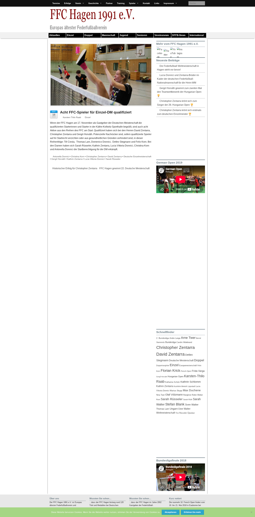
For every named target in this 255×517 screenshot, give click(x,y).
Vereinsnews (162, 35)
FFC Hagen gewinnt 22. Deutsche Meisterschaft (124, 168)
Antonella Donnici (61, 156)
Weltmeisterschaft (165, 412)
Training (121, 3)
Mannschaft (108, 35)
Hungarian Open (175, 376)
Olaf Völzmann (174, 394)
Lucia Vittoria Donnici (94, 159)
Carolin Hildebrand (184, 342)
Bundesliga (170, 342)
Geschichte (93, 3)
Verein (78, 3)
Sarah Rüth (187, 399)
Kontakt (146, 3)
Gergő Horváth (58, 159)
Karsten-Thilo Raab (71, 117)
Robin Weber (197, 395)
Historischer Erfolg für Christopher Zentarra (74, 168)
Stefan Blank (174, 404)
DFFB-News (178, 35)
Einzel (70, 35)
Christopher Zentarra (96, 156)
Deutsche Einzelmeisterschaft (137, 156)
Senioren (142, 35)
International (197, 35)
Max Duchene (192, 390)
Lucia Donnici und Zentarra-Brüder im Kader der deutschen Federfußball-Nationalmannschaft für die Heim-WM (178, 79)
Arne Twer (188, 338)
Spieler (132, 3)
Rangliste (187, 395)
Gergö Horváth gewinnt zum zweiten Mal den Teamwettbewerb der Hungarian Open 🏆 (179, 92)
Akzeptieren (170, 512)
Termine (56, 3)
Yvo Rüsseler (181, 413)
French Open (186, 371)
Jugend (124, 35)
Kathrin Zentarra (74, 159)
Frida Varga (198, 370)
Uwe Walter (184, 408)
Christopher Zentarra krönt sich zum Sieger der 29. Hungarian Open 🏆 (177, 103)
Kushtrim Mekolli (180, 386)
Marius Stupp (176, 390)
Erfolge (67, 3)
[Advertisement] (178, 137)
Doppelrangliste (162, 366)
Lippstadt (191, 386)
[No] (251, 512)
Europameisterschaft (188, 365)
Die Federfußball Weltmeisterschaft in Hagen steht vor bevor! (178, 68)
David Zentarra (115, 156)
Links (156, 3)
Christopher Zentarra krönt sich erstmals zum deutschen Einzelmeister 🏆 (179, 112)
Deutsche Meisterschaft (181, 360)
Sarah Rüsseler (113, 159)
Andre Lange (175, 338)
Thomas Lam (162, 409)
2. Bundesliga (162, 338)
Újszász (191, 413)
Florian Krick (170, 370)
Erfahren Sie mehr (192, 512)
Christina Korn (77, 156)
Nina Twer (160, 395)
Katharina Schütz (172, 382)
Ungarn (174, 408)
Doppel (88, 35)
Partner (109, 3)
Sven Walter (191, 404)
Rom (158, 399)
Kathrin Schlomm (190, 381)
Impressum (169, 3)
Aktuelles (54, 35)
